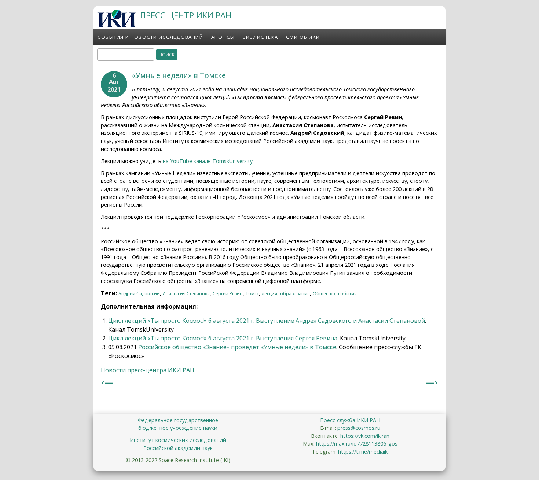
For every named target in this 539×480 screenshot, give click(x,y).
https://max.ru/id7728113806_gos (356, 443)
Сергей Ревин (228, 294)
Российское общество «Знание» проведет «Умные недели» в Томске (237, 347)
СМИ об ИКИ (303, 37)
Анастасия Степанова (186, 294)
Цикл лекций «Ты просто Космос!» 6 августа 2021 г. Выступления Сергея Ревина (222, 338)
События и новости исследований (150, 37)
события (347, 294)
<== (107, 383)
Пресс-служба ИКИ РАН (350, 420)
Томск (252, 294)
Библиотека (260, 37)
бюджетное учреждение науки (177, 427)
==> (432, 383)
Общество (324, 294)
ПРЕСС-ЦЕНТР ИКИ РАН (185, 15)
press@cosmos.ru (358, 427)
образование (295, 294)
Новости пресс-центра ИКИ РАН (147, 370)
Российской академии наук (178, 447)
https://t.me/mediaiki (363, 451)
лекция (269, 294)
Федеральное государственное (178, 420)
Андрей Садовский (139, 294)
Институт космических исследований (178, 439)
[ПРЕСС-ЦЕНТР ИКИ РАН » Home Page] (116, 25)
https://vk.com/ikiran (364, 435)
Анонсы (223, 37)
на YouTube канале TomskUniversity (208, 161)
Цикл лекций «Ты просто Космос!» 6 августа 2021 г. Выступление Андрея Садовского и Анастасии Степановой (266, 321)
